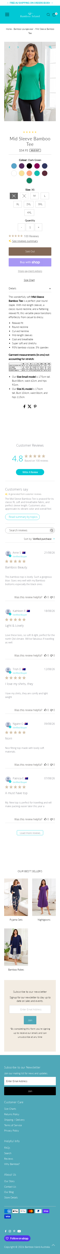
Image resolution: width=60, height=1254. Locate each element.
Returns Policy (11, 1114)
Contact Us (10, 1186)
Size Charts (10, 1108)
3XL (40, 204)
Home (9, 29)
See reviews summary (25, 241)
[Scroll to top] (53, 1245)
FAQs (7, 1147)
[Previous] (9, 47)
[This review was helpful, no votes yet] (45, 597)
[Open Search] (48, 14)
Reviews (8, 1158)
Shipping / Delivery (14, 1119)
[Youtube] (19, 1231)
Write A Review (30, 472)
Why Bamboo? (12, 1163)
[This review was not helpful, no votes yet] (51, 597)
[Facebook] (5, 1231)
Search (7, 1153)
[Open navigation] (7, 14)
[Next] (18, 47)
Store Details (11, 1197)
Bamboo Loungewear (23, 29)
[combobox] (39, 538)
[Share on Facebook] (25, 407)
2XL (28, 204)
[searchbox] (27, 530)
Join (30, 1020)
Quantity (30, 220)
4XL (29, 212)
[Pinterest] (14, 1231)
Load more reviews (30, 833)
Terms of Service (13, 1125)
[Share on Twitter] (30, 407)
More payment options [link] (30, 270)
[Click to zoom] (50, 47)
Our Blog (9, 1191)
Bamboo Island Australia (37, 1246)
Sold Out (30, 251)
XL (17, 204)
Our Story (9, 1181)
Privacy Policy (11, 1130)
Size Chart (29, 280)
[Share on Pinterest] (35, 407)
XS (15, 196)
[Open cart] (54, 14)
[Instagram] (10, 1231)
